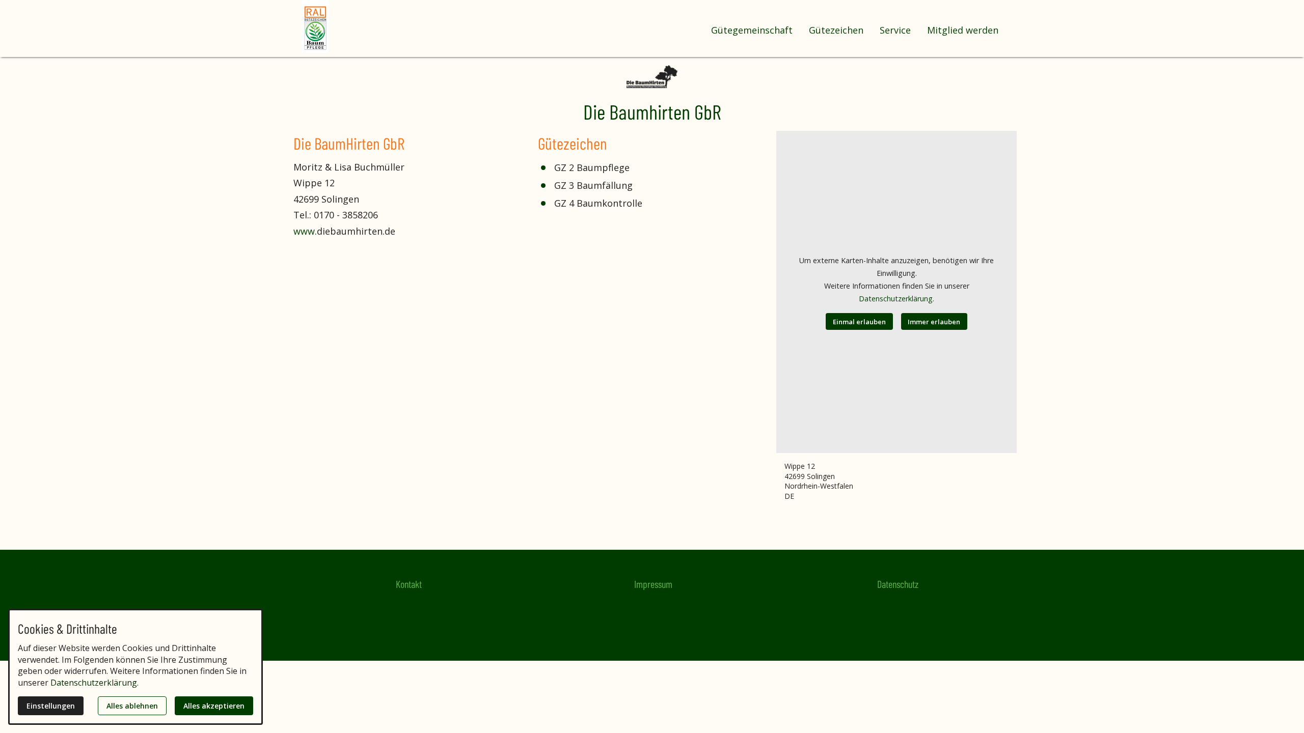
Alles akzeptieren (213, 706)
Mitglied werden (962, 30)
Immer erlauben (934, 321)
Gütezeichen (836, 30)
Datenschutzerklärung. (896, 298)
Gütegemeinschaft (752, 30)
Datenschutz (897, 584)
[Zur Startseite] (342, 26)
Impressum (653, 584)
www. (305, 231)
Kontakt (409, 584)
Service (895, 30)
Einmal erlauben (859, 321)
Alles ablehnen (132, 706)
